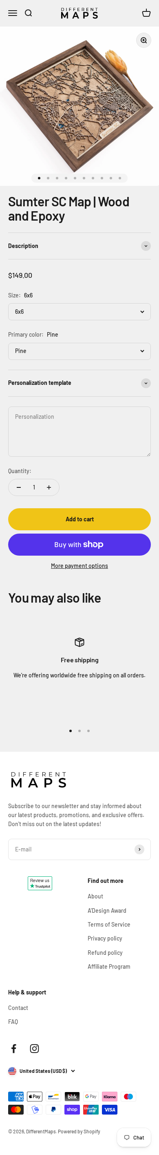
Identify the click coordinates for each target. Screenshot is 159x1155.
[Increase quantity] (49, 487)
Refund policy (105, 952)
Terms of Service (109, 924)
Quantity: (19, 470)
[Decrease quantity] (19, 487)
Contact (18, 1007)
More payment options (79, 565)
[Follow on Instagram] (34, 1048)
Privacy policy (105, 938)
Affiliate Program (109, 966)
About (95, 896)
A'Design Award (107, 910)
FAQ (13, 1021)
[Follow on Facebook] (13, 1048)
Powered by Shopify (79, 1131)
